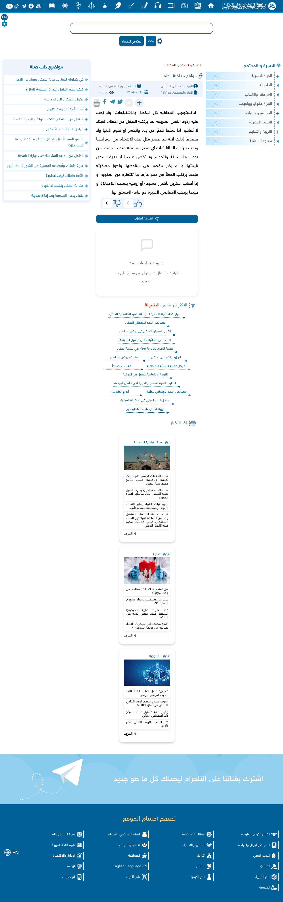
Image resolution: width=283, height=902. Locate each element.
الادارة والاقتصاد (64, 856)
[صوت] (158, 6)
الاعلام (200, 866)
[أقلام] (144, 6)
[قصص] (51, 6)
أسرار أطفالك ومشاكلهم (65, 109)
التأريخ (201, 856)
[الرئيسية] (211, 6)
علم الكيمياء (197, 877)
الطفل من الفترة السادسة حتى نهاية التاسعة (51, 156)
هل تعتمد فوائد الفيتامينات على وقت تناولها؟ (147, 591)
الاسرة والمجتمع (130, 845)
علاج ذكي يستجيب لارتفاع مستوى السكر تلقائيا (147, 601)
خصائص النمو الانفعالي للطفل (145, 323)
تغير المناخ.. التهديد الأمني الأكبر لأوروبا (147, 724)
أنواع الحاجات (121, 392)
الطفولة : (169, 65)
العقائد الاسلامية (193, 835)
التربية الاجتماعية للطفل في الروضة (145, 375)
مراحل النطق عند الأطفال (65, 129)
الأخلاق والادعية (194, 845)
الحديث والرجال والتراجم (254, 845)
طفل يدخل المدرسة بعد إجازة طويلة (57, 196)
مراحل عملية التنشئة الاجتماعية (166, 366)
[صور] (184, 6)
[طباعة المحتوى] (97, 103)
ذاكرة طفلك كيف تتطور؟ (65, 176)
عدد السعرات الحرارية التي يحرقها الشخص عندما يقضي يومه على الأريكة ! (147, 613)
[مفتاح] (131, 6)
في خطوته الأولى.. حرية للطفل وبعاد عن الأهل (49, 79)
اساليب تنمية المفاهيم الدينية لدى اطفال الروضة (145, 383)
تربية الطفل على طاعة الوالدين (145, 409)
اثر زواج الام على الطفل (166, 357)
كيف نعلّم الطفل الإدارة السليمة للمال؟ (54, 89)
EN (4, 17)
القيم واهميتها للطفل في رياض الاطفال (145, 331)
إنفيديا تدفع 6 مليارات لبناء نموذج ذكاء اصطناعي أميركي (147, 714)
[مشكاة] (104, 6)
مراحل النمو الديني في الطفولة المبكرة (145, 400)
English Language (127, 866)
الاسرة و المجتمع (259, 66)
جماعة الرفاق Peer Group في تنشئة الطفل (145, 349)
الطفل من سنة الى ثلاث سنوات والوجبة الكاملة (48, 119)
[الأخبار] (197, 6)
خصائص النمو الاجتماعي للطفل (166, 392)
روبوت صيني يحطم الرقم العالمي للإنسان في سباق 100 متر (147, 703)
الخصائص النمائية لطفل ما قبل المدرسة (145, 340)
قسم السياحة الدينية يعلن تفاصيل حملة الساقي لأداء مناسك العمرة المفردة (147, 494)
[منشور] (91, 6)
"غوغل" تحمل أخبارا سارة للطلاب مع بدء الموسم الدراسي (147, 693)
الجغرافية (134, 856)
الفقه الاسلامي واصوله (124, 835)
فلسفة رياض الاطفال (124, 357)
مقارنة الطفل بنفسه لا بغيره (63, 186)
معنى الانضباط (121, 366)
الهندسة (264, 888)
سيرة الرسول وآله (64, 835)
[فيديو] (171, 6)
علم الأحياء (133, 877)
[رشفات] (118, 6)
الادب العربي (261, 856)
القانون (265, 866)
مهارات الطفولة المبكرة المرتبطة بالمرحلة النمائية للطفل (145, 314)
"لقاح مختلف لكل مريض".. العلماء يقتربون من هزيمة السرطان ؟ (147, 626)
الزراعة (71, 866)
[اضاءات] (78, 6)
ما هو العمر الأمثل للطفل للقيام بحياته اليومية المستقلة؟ (49, 142)
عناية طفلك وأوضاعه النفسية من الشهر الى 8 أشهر (45, 166)
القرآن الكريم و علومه (255, 835)
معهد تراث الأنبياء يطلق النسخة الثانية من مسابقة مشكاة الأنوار (147, 506)
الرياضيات (69, 877)
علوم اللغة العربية (64, 845)
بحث (151, 41)
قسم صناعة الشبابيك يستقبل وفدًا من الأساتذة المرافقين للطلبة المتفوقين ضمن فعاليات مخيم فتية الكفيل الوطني (147, 520)
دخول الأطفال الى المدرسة (64, 99)
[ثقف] (65, 6)
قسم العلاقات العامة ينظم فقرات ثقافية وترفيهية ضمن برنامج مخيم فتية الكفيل (147, 480)
